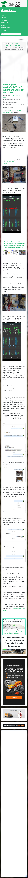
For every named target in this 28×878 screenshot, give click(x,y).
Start (2, 15)
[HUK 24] (14, 713)
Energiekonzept (5, 27)
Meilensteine (4, 22)
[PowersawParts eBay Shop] (14, 651)
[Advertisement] (14, 67)
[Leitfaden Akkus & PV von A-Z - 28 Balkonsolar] (14, 252)
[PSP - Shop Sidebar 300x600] (14, 682)
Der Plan (3, 17)
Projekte (3, 25)
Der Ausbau (4, 20)
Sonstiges (3, 30)
